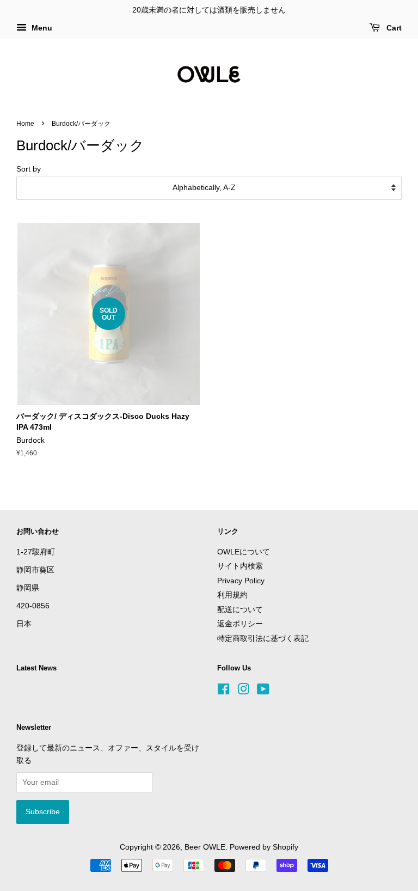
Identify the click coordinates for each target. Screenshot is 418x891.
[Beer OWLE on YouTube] (263, 691)
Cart (393, 27)
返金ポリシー (240, 624)
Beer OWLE (205, 847)
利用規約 (232, 595)
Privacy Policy (241, 581)
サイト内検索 (240, 566)
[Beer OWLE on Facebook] (223, 691)
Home (25, 123)
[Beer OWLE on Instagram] (243, 691)
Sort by (28, 168)
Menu (40, 27)
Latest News (36, 668)
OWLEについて (243, 552)
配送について (240, 610)
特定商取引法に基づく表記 (263, 638)
